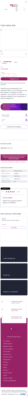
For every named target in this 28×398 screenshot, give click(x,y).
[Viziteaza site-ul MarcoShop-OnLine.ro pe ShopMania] (23, 394)
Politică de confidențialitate (9, 380)
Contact (5, 375)
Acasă (14, 17)
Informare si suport (7, 356)
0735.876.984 (14, 1)
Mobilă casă (9, 18)
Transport (5, 364)
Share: (15, 62)
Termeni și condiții (7, 378)
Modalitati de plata (7, 346)
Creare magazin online (6, 391)
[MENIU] (3, 9)
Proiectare (5, 362)
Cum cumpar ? (6, 341)
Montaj (5, 367)
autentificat (14, 200)
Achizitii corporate (7, 343)
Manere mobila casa (18, 18)
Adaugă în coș (14, 79)
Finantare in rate (7, 354)
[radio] (6, 192)
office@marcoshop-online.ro (14, 336)
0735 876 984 (14, 310)
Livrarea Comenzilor (8, 349)
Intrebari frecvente (7, 372)
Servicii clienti (6, 351)
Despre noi (5, 370)
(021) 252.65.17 (6, 1)
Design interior (6, 359)
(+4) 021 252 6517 (15, 303)
